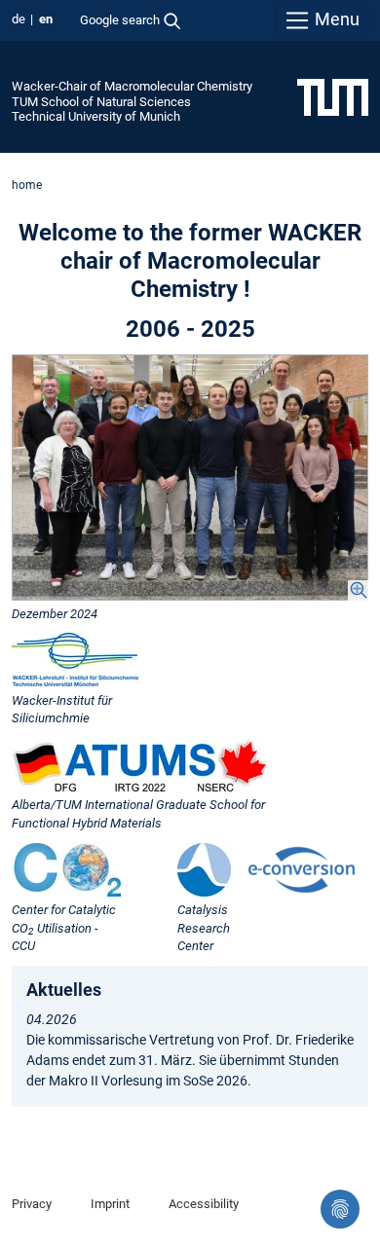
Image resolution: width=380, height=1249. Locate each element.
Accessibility (204, 1203)
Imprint (110, 1203)
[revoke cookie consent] (340, 1209)
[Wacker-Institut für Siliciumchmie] (75, 659)
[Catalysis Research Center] (204, 870)
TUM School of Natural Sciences (101, 101)
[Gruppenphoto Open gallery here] (190, 477)
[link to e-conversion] (301, 870)
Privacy (32, 1203)
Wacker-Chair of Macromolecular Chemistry (132, 86)
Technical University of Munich (96, 116)
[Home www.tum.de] (332, 96)
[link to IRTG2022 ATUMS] (140, 764)
